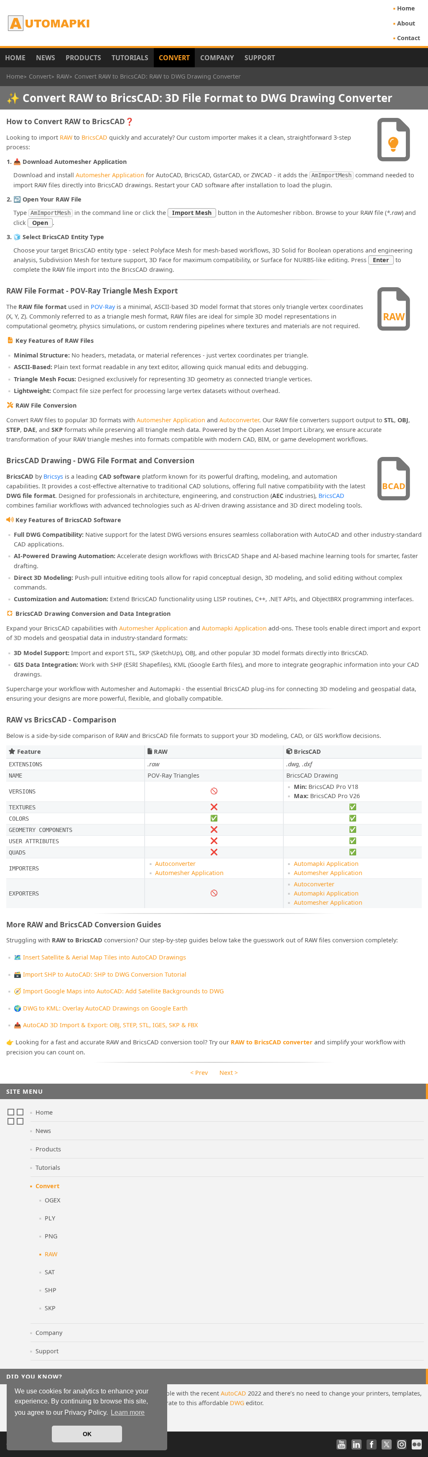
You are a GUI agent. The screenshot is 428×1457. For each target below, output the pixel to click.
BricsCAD (94, 137)
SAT (50, 1272)
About (406, 23)
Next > (228, 1073)
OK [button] (87, 1434)
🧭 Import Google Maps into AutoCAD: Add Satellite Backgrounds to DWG (119, 991)
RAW (66, 137)
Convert (174, 57)
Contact (408, 38)
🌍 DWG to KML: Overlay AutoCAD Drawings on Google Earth (101, 1008)
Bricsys (53, 476)
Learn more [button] (128, 1412)
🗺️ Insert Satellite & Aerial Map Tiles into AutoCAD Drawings (100, 957)
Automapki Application (234, 628)
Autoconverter (239, 420)
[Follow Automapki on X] (387, 1444)
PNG (51, 1236)
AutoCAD (233, 1393)
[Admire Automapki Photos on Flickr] (417, 1444)
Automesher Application (110, 175)
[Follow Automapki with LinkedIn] (357, 1444)
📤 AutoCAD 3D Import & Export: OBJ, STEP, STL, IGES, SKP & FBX (106, 1025)
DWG (237, 1403)
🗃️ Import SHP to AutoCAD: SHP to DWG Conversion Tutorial (100, 974)
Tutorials (130, 57)
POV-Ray (103, 307)
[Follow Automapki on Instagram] (402, 1444)
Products (83, 57)
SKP (50, 1308)
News (45, 57)
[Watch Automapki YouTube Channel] (341, 1444)
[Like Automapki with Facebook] (372, 1444)
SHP (50, 1290)
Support (260, 57)
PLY (50, 1218)
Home (406, 8)
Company (217, 57)
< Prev (199, 1073)
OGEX (52, 1200)
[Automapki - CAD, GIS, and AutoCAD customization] (49, 23)
